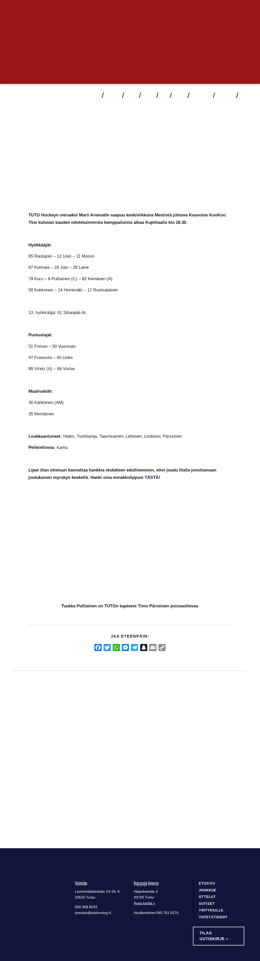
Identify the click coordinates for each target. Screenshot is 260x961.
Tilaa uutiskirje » (214, 936)
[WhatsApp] (116, 647)
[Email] (152, 647)
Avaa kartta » (144, 903)
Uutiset (148, 95)
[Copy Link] (162, 647)
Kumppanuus (199, 95)
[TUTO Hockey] (16, 95)
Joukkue (131, 95)
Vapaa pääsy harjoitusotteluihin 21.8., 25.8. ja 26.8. (127, 763)
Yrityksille (211, 910)
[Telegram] (134, 647)
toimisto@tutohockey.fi (93, 913)
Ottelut (111, 95)
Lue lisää (31, 802)
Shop (163, 95)
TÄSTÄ (152, 477)
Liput (95, 95)
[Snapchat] (143, 647)
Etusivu (207, 883)
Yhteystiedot (225, 95)
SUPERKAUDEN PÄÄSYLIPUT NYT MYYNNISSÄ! (44, 760)
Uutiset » (232, 8)
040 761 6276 (167, 913)
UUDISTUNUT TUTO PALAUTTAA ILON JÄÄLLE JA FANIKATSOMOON (207, 764)
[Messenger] (125, 647)
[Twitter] (107, 647)
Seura (177, 95)
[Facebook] (98, 647)
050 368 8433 (86, 907)
